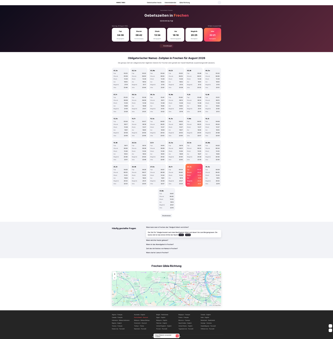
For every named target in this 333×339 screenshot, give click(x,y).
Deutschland (138, 317)
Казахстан (115, 329)
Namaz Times (120, 2)
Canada (203, 314)
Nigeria (114, 323)
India (202, 317)
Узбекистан (204, 329)
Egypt (158, 317)
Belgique (181, 314)
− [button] (114, 278)
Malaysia (136, 320)
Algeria (114, 314)
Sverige (203, 323)
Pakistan (158, 323)
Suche (219, 2)
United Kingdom (161, 326)
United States (182, 326)
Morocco (181, 320)
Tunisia (114, 326)
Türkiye (136, 326)
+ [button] (114, 274)
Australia (136, 314)
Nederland (204, 320)
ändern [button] (211, 63)
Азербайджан (205, 326)
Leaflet (210, 305)
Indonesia (115, 320)
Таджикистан (182, 329)
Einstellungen (167, 46)
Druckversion (166, 215)
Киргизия (137, 329)
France (180, 317)
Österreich (137, 323)
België (158, 314)
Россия (158, 329)
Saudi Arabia (182, 323)
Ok (177, 336)
